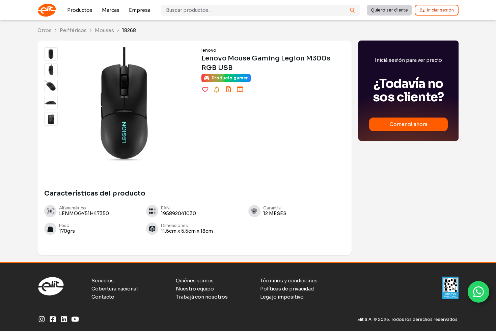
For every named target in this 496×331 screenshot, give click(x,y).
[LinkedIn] (64, 319)
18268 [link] (129, 30)
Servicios (102, 281)
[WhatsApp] (478, 292)
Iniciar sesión (440, 9)
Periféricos (73, 30)
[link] (44, 30)
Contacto (102, 297)
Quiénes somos (195, 281)
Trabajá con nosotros (202, 297)
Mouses (104, 30)
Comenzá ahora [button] (409, 124)
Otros (44, 30)
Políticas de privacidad (287, 289)
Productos (79, 10)
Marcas (110, 10)
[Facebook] (53, 319)
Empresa (139, 10)
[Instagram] (41, 319)
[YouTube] (75, 319)
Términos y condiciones (289, 281)
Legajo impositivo (282, 297)
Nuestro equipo (195, 289)
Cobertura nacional (114, 289)
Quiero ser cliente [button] (389, 9)
